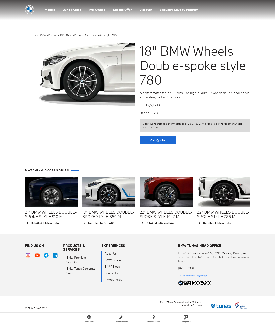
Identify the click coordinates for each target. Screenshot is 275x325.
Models (50, 10)
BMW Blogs (112, 266)
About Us (111, 253)
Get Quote (157, 140)
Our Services (72, 10)
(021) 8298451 (187, 268)
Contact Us (112, 273)
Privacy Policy (113, 280)
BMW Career (113, 260)
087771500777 (196, 123)
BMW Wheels (48, 35)
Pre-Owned (97, 10)
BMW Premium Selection (76, 260)
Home (31, 35)
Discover (145, 10)
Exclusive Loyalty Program (178, 10)
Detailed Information (45, 223)
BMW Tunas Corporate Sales (80, 271)
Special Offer (122, 10)
